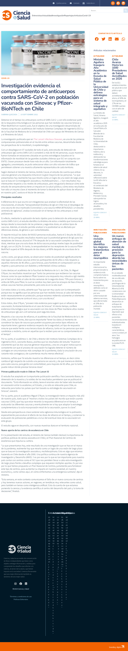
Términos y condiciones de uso (21, 596)
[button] (97, 39)
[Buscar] (126, 10)
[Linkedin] (123, 3)
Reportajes (69, 15)
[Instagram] (113, 3)
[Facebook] (118, 3)
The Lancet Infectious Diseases (48, 139)
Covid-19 (86, 15)
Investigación (58, 15)
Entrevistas (37, 15)
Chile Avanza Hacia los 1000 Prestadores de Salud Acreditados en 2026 (119, 69)
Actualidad (47, 15)
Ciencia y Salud (7, 3)
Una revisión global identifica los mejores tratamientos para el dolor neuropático (101, 247)
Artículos (78, 15)
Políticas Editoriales (21, 599)
